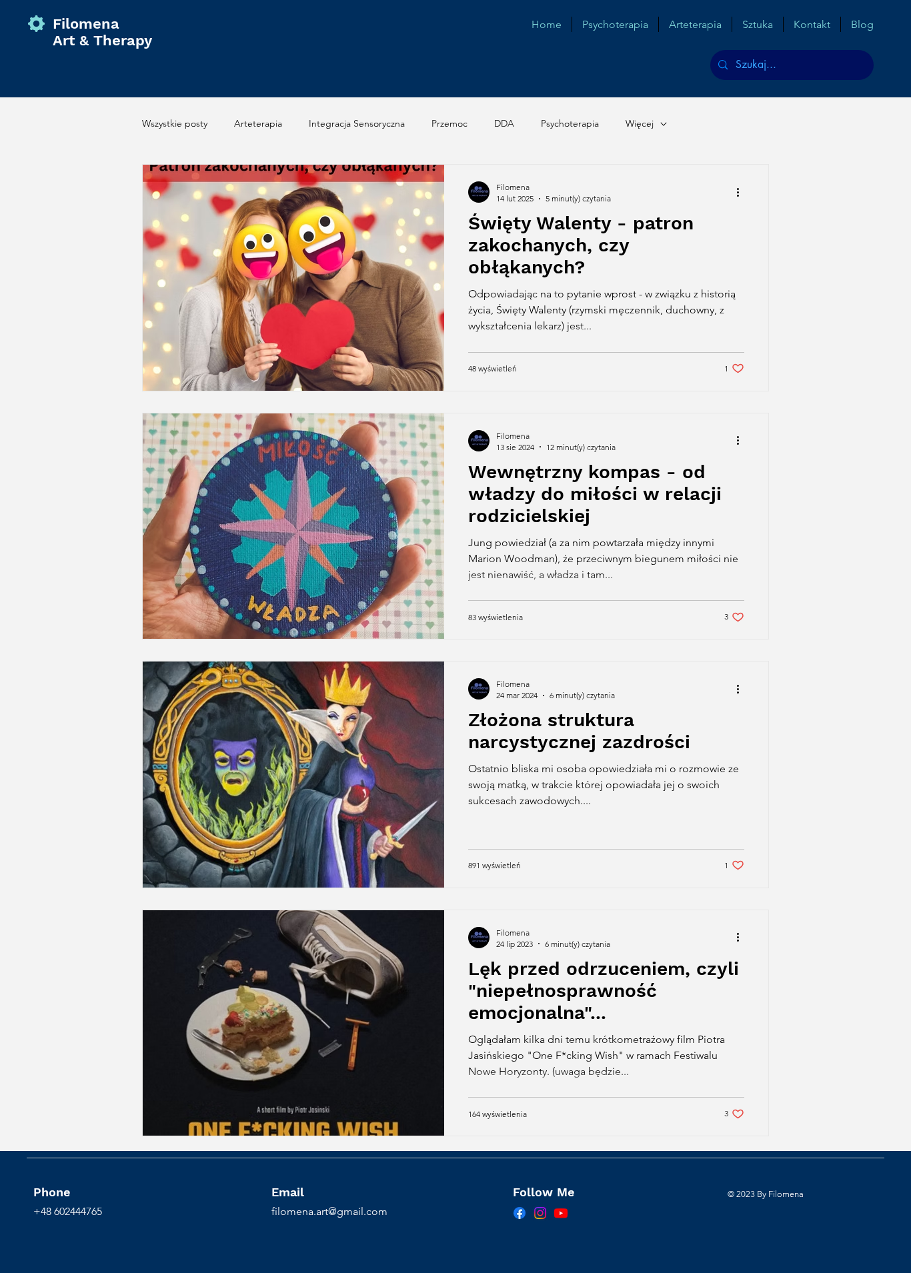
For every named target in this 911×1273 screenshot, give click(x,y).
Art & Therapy (102, 40)
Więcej (640, 123)
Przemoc (449, 123)
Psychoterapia (570, 123)
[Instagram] (540, 1213)
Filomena (93, 23)
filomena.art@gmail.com (329, 1211)
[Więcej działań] (742, 192)
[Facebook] (520, 1213)
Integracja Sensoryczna (357, 123)
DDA (504, 123)
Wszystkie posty (174, 123)
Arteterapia (258, 123)
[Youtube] (561, 1213)
